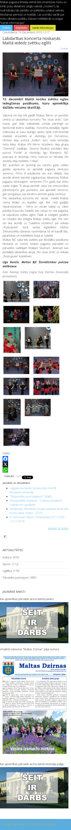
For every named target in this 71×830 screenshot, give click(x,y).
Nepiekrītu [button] (21, 27)
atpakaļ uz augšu (58, 528)
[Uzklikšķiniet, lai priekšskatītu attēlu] (35, 74)
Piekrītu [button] (6, 27)
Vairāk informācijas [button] (42, 27)
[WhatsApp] (35, 470)
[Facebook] (35, 459)
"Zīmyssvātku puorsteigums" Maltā (30, 496)
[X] (35, 464)
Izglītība (20, 476)
